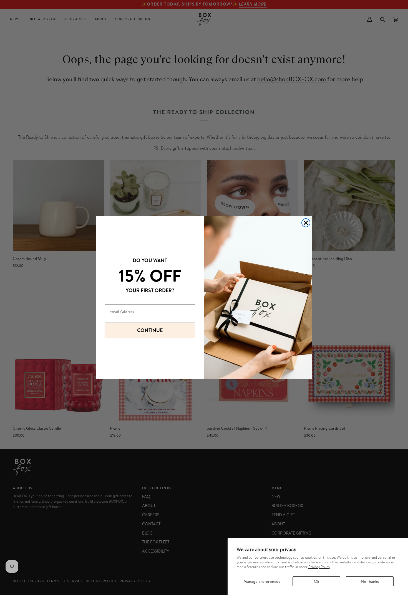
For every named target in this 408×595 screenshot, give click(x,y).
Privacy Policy (319, 566)
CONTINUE (150, 330)
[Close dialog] (306, 223)
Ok (316, 581)
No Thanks (370, 581)
